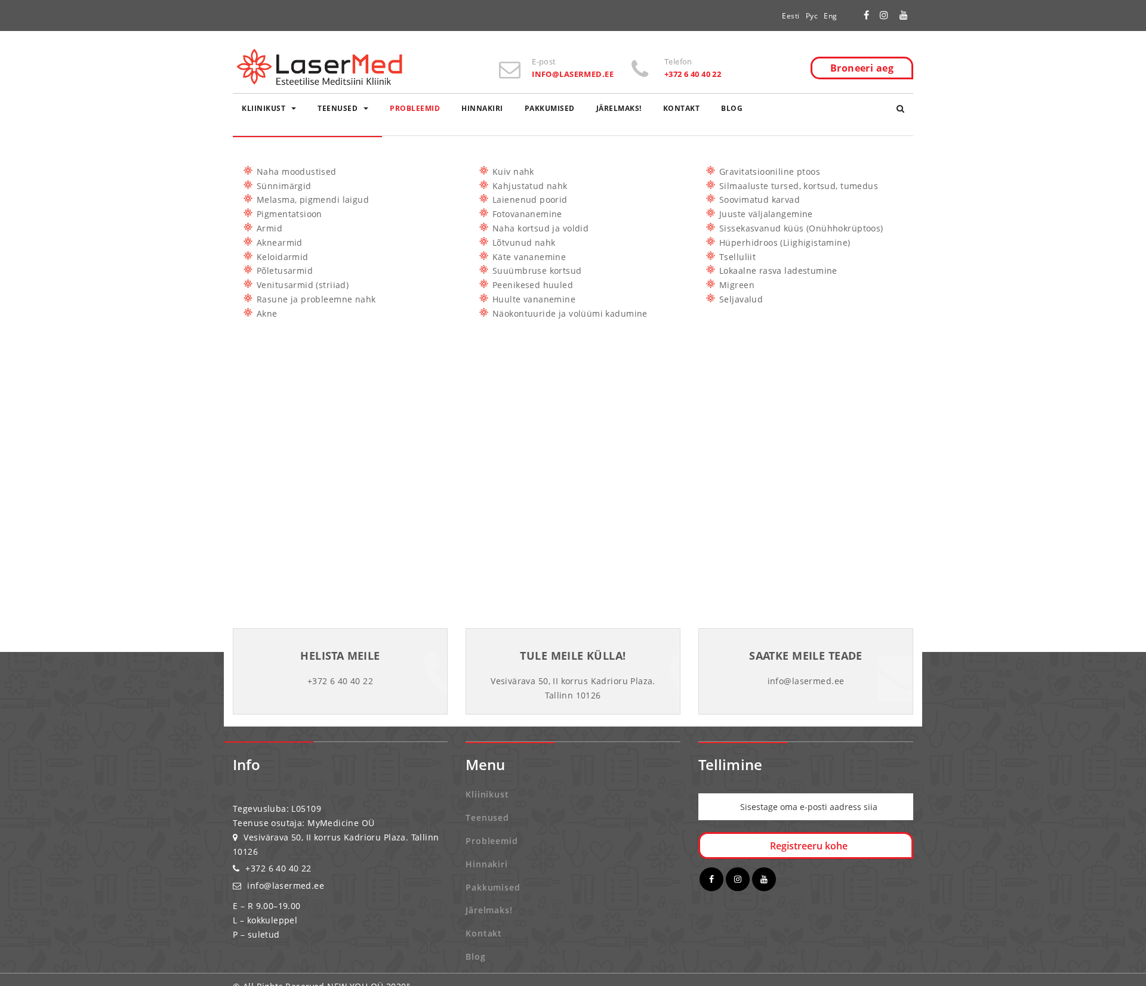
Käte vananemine (529, 256)
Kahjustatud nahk (530, 185)
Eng (830, 16)
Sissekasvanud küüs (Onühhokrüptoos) (801, 228)
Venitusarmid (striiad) (303, 284)
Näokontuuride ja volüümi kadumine (570, 313)
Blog (732, 108)
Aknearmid (280, 242)
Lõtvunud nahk (523, 242)
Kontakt (681, 108)
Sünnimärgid (284, 185)
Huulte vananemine (533, 299)
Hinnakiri (482, 108)
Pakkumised (550, 108)
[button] (900, 108)
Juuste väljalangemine (766, 214)
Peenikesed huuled (532, 284)
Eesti (791, 16)
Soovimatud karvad (759, 199)
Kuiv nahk (513, 171)
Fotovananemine (527, 214)
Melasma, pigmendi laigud (313, 199)
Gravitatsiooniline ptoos (769, 171)
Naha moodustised (297, 171)
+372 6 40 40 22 (278, 868)
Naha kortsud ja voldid (540, 228)
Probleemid (415, 108)
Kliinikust (263, 108)
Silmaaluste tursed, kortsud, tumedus (798, 185)
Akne (267, 313)
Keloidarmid (283, 256)
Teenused (338, 108)
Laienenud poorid (530, 199)
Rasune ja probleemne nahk (316, 299)
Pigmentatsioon (289, 214)
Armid (269, 228)
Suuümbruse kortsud (537, 270)
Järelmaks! (619, 108)
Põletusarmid (285, 270)
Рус (812, 16)
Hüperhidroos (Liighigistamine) (785, 242)
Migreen (736, 284)
